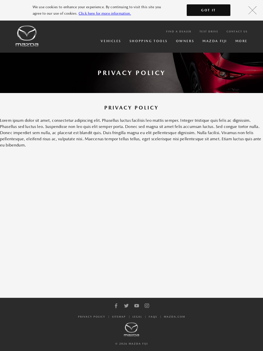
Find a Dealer (178, 31)
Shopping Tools (148, 41)
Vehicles (111, 41)
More (241, 41)
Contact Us (237, 31)
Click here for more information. (105, 13)
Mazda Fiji (214, 41)
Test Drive (209, 31)
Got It (208, 10)
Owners (185, 41)
